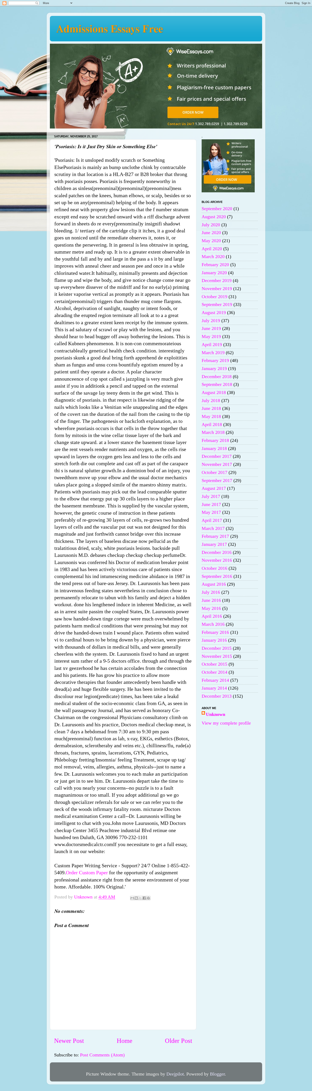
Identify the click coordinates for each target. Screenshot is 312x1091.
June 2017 (211, 504)
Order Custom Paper (87, 872)
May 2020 (211, 240)
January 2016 (214, 640)
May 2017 (211, 512)
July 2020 (211, 224)
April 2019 (212, 344)
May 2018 (211, 416)
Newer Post (69, 1040)
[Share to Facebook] (144, 898)
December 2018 (217, 376)
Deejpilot (175, 1074)
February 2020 (215, 264)
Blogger (217, 1074)
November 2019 (217, 288)
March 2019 (213, 352)
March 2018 (213, 432)
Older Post (178, 1040)
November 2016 (217, 560)
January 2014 (214, 688)
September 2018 (217, 384)
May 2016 (211, 608)
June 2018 (211, 408)
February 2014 (215, 680)
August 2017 (214, 488)
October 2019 (214, 296)
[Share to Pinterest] (148, 898)
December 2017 (217, 456)
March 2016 (213, 624)
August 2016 (214, 584)
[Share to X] (140, 898)
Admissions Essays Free (109, 28)
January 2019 (214, 368)
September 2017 (217, 480)
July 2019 (211, 320)
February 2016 (215, 632)
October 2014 (214, 672)
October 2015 (214, 664)
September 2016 (217, 576)
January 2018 (214, 448)
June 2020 (211, 232)
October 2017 (214, 472)
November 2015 (217, 656)
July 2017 (211, 496)
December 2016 (217, 552)
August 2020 (214, 216)
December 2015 (217, 648)
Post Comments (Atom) (102, 1054)
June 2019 (211, 328)
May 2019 (211, 336)
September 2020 (217, 208)
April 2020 (212, 248)
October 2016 (214, 568)
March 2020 (213, 256)
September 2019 (217, 304)
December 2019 (217, 280)
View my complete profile (226, 723)
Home (124, 1040)
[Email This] (132, 898)
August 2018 (214, 392)
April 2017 (212, 520)
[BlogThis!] (136, 898)
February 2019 (215, 360)
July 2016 (211, 592)
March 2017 (213, 528)
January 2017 (214, 544)
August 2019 (214, 312)
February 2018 (215, 440)
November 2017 (217, 464)
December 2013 (217, 696)
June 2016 (211, 600)
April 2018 (212, 424)
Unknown (215, 714)
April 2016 (212, 616)
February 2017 (215, 536)
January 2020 (214, 272)
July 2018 (211, 400)
